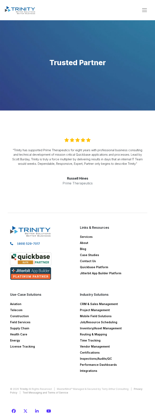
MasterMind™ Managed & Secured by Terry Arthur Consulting (93, 388)
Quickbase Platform (94, 267)
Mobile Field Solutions (96, 316)
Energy (15, 340)
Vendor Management (95, 346)
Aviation (15, 304)
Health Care (18, 334)
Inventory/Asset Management (101, 328)
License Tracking (22, 346)
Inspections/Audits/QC (96, 358)
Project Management (95, 310)
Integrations (88, 370)
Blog (83, 249)
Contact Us (88, 261)
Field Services (20, 322)
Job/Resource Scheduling (98, 322)
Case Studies (89, 255)
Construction (19, 316)
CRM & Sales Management (99, 304)
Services (86, 236)
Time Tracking (90, 340)
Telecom (16, 310)
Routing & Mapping (93, 334)
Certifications (90, 352)
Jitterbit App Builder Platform (100, 273)
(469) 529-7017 (28, 243)
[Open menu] (144, 10)
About (84, 243)
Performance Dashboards (98, 364)
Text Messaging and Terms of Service (45, 392)
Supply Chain (19, 328)
